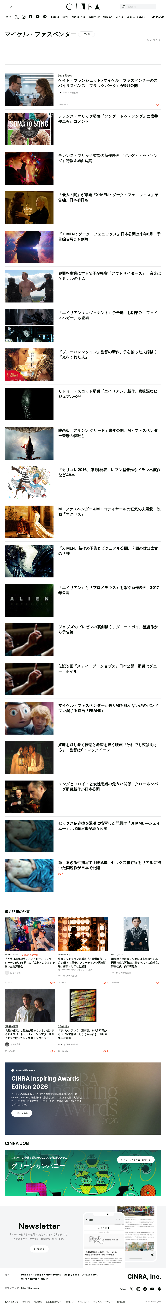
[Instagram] (23, 17)
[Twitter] (17, 17)
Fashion (44, 1279)
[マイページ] (12, 6)
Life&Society (89, 1275)
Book (76, 1275)
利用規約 (121, 1302)
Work (24, 1279)
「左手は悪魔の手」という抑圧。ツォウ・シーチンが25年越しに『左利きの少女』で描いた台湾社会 (30, 962)
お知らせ (70, 1302)
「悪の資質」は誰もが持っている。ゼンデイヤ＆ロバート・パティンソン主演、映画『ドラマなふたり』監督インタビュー (29, 1034)
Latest (55, 16)
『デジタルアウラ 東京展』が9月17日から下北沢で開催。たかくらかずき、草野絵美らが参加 (82, 1034)
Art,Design (37, 1275)
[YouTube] (38, 17)
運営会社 (26, 1302)
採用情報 (38, 1302)
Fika (23, 1288)
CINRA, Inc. (144, 1276)
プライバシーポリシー (103, 1302)
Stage (67, 1275)
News (65, 16)
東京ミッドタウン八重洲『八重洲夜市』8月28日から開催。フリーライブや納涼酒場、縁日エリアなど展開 (82, 962)
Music (24, 1275)
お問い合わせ (83, 1302)
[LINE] (45, 17)
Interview (94, 16)
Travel (33, 1279)
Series (119, 16)
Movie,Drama (53, 1275)
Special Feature (136, 16)
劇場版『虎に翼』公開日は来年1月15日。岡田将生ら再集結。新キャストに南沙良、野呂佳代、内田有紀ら (135, 962)
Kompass (33, 1288)
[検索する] (123, 6)
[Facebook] (30, 17)
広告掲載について (54, 1302)
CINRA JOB (157, 16)
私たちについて (11, 1302)
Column (107, 16)
